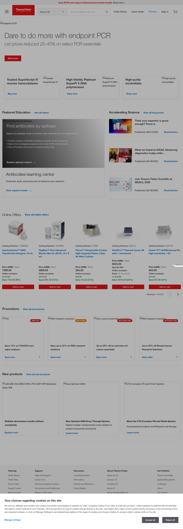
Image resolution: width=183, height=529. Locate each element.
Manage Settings (13, 520)
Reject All (170, 520)
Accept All (150, 520)
